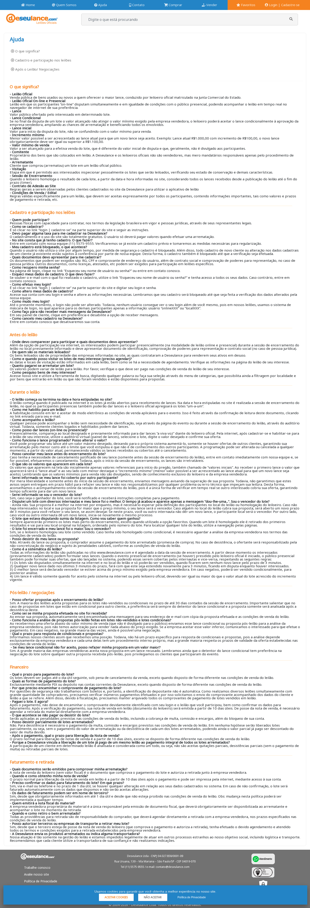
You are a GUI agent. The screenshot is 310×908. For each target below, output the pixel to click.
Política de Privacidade (40, 881)
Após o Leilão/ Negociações (36, 69)
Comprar (175, 5)
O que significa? (27, 51)
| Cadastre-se (289, 5)
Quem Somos (65, 5)
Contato (138, 5)
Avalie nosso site (36, 874)
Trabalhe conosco (37, 867)
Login (272, 5)
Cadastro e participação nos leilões (42, 60)
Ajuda (102, 5)
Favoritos (247, 5)
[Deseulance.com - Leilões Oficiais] (32, 21)
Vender (211, 5)
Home (30, 5)
